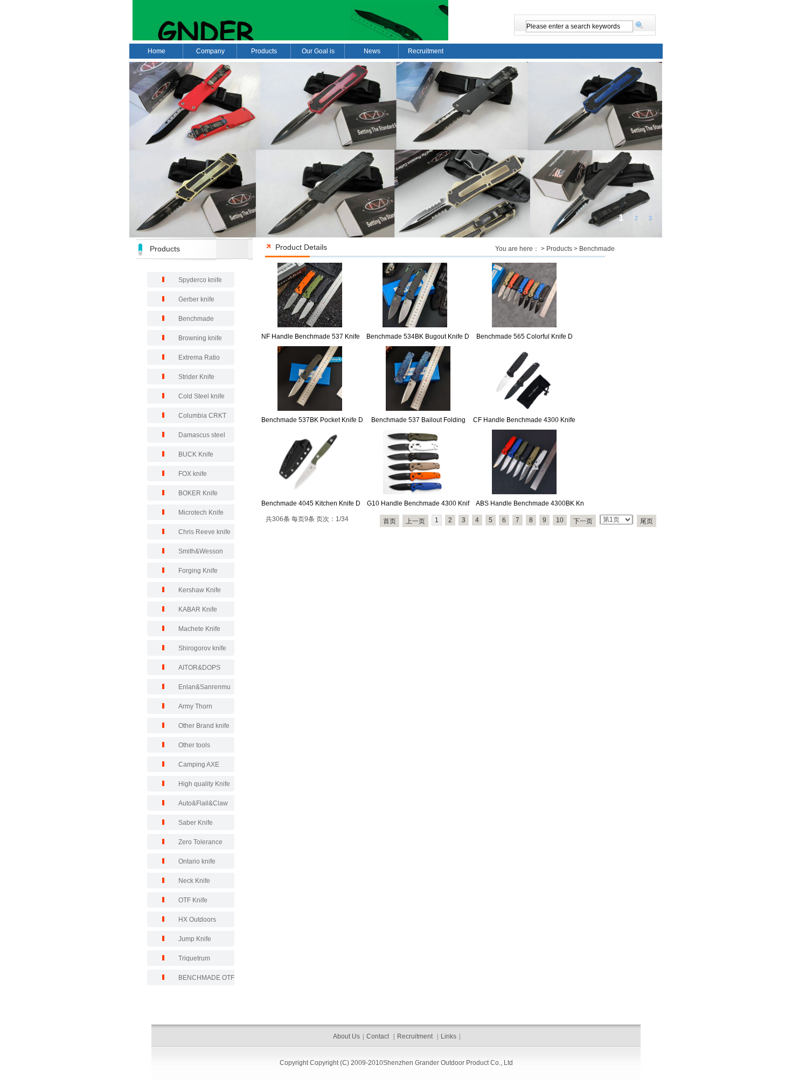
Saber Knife (195, 822)
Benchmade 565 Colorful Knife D (524, 336)
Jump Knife (194, 939)
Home (156, 51)
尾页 (646, 521)
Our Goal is (318, 51)
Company (210, 51)
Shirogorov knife (202, 648)
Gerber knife (196, 299)
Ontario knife (197, 861)
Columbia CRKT (202, 415)
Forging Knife (198, 570)
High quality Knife (204, 784)
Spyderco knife (200, 280)
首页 (389, 521)
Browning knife (200, 338)
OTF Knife (192, 900)
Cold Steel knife (201, 396)
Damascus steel (201, 435)
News (372, 51)
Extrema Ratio (199, 357)
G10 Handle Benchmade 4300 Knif (418, 503)
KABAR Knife (197, 609)
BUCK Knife (195, 454)
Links (448, 1036)
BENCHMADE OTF (206, 977)
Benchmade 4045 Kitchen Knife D (310, 503)
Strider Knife (196, 377)
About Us (346, 1036)
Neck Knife (194, 881)
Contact (378, 1036)
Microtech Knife (201, 512)
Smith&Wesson (200, 551)
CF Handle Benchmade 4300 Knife (524, 420)
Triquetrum (194, 958)
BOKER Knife (198, 493)
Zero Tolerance (200, 842)
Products (264, 51)
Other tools (194, 745)
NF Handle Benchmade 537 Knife (310, 336)
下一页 (583, 521)
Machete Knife (199, 629)
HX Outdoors (197, 919)
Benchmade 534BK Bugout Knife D (417, 336)
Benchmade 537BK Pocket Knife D (312, 420)
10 (560, 520)
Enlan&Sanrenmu (204, 687)
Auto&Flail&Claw (203, 803)
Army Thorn (195, 706)
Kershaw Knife (199, 590)
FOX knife (192, 474)
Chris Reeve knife (204, 532)
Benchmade (597, 249)
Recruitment (425, 51)
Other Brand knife (204, 726)
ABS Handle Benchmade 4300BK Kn (530, 503)
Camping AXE (198, 764)
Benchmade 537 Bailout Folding (418, 420)
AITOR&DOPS (199, 667)
